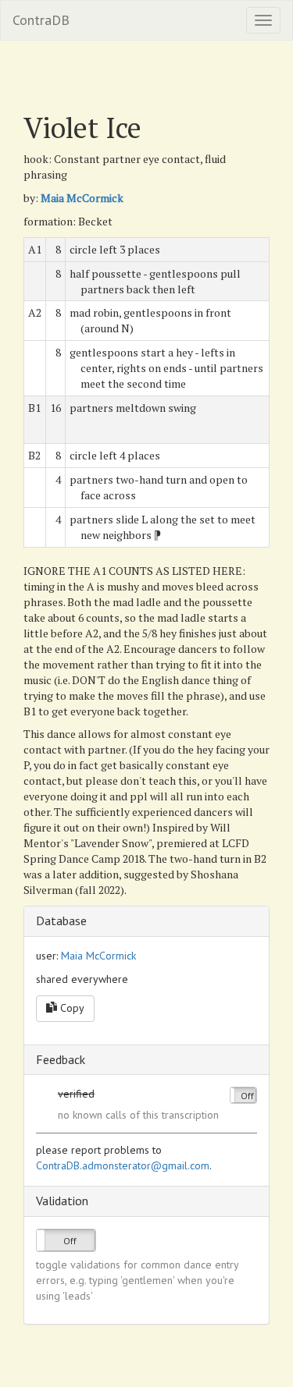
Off (247, 1095)
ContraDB (41, 20)
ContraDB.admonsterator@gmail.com (122, 1165)
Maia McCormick (82, 197)
